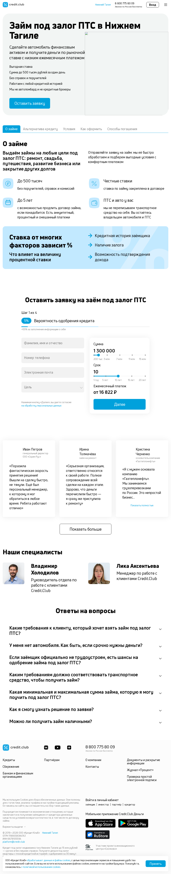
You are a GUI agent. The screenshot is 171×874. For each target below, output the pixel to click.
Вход (152, 5)
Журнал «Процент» (140, 770)
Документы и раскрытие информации (143, 761)
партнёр (116, 804)
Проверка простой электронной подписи (141, 778)
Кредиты (9, 760)
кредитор (130, 804)
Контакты (92, 767)
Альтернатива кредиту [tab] (40, 129)
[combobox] (52, 343)
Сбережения (11, 767)
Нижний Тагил (103, 4)
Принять (156, 864)
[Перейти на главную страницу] (13, 4)
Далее (119, 404)
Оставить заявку (29, 103)
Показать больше (86, 529)
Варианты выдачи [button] (13, 826)
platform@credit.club (14, 841)
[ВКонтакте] (46, 748)
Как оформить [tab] (91, 129)
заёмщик (90, 804)
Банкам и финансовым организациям (18, 775)
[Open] (81, 387)
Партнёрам (51, 760)
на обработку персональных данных (41, 405)
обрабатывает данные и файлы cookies (48, 860)
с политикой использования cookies (40, 866)
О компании (93, 760)
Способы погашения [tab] (122, 129)
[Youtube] (57, 748)
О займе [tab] (11, 129)
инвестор (103, 804)
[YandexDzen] (69, 748)
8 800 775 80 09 (124, 3)
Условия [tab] (69, 129)
